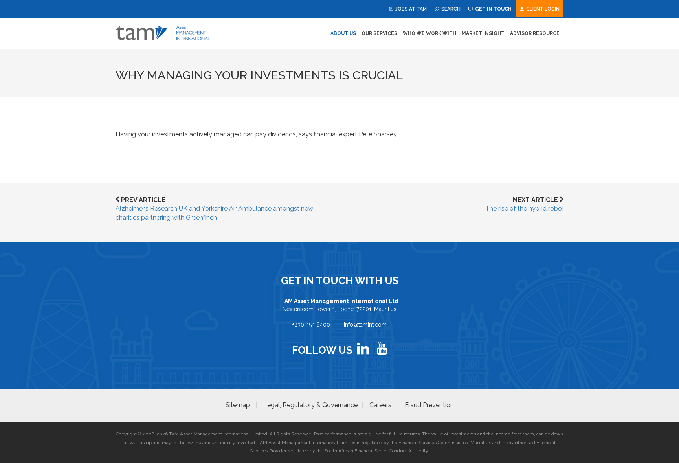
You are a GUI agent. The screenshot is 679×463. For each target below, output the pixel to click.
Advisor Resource (535, 33)
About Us (343, 33)
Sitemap (238, 405)
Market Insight (483, 33)
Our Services (379, 33)
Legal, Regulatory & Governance (310, 405)
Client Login (542, 9)
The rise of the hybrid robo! (524, 208)
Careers (380, 405)
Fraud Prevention (429, 405)
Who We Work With (429, 33)
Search (450, 9)
